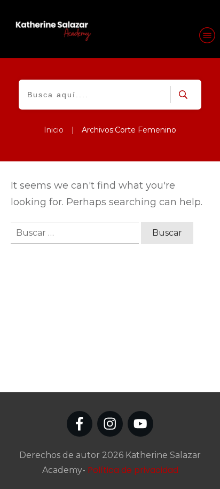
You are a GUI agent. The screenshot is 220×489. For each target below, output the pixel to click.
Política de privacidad (133, 470)
